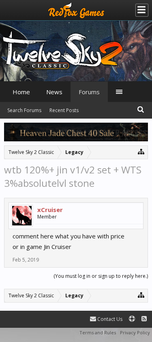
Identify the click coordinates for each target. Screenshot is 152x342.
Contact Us (109, 319)
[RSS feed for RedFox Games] (144, 319)
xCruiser (50, 210)
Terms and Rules (97, 332)
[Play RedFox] (76, 10)
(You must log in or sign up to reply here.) (101, 276)
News (54, 92)
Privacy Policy (135, 332)
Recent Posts (64, 110)
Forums (89, 92)
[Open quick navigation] (141, 151)
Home (21, 92)
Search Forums (24, 110)
